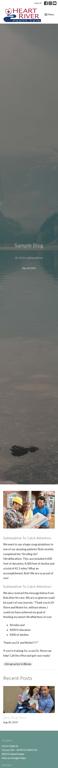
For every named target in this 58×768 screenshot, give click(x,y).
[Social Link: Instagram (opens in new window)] (50, 3)
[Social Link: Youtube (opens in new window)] (54, 3)
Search (38, 3)
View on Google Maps (14, 757)
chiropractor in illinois (17, 664)
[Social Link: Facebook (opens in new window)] (46, 3)
